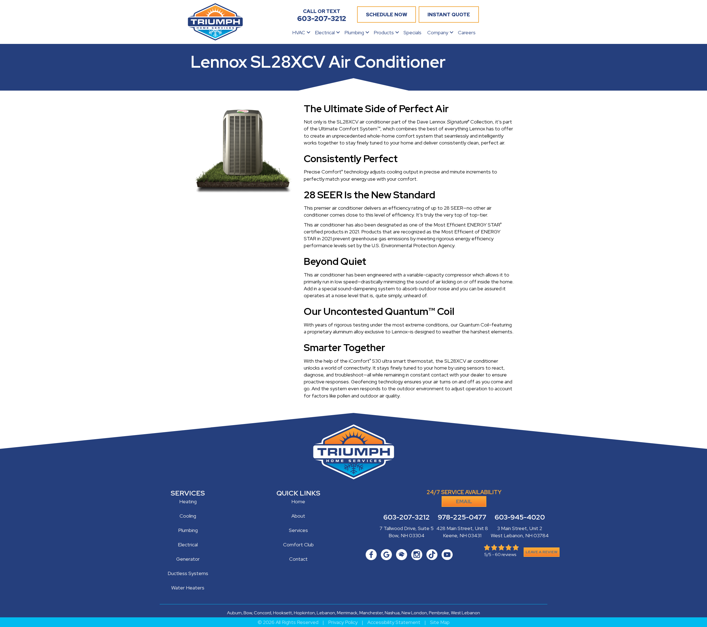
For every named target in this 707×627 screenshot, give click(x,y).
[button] (308, 32)
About (298, 516)
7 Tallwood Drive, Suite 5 (406, 528)
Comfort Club (298, 544)
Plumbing (354, 32)
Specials (412, 32)
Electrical (325, 32)
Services (298, 530)
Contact (298, 559)
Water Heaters (187, 587)
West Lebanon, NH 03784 (520, 535)
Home (298, 501)
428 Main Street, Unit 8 (462, 528)
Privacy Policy (343, 622)
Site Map (440, 622)
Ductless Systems (188, 573)
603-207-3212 (406, 517)
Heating (188, 501)
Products (384, 32)
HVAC (298, 32)
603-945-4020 (520, 517)
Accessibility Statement (393, 622)
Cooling (188, 516)
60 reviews (505, 554)
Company (437, 32)
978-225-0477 (462, 517)
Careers (467, 32)
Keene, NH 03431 (462, 535)
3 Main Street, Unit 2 (519, 528)
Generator (188, 559)
